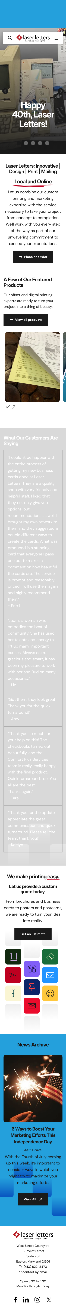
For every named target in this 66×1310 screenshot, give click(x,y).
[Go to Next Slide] (13, 407)
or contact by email (32, 1272)
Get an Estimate (33, 934)
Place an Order (35, 257)
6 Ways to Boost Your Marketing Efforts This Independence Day (33, 1135)
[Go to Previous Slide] (8, 406)
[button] (10, 38)
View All (30, 1199)
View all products (28, 320)
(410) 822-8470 (35, 1267)
